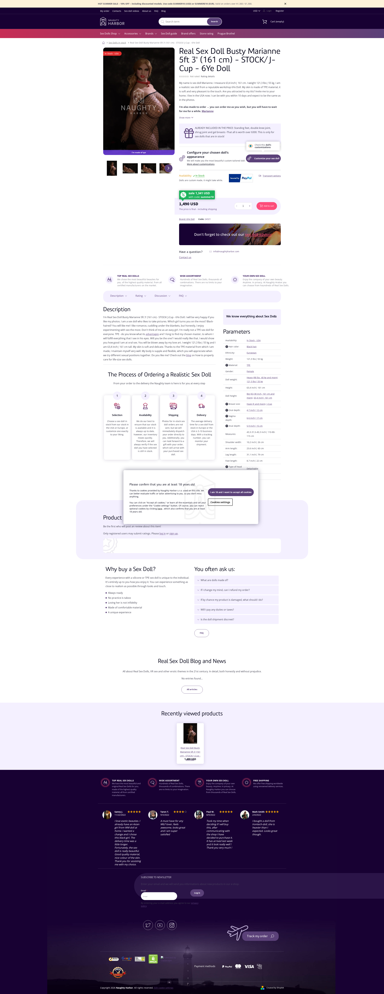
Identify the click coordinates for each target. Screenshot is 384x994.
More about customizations (201, 164)
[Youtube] (160, 925)
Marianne (208, 111)
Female (250, 371)
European (252, 352)
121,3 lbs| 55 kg (255, 381)
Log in (197, 892)
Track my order (257, 936)
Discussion (161, 295)
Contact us (185, 257)
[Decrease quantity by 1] (236, 206)
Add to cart (269, 206)
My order (104, 11)
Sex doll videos (131, 11)
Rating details (208, 76)
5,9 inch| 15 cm (255, 425)
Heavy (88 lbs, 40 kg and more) (262, 377)
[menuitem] (110, 33)
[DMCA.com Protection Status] (154, 958)
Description (117, 295)
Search (214, 21)
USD (255, 10)
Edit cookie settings (163, 987)
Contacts (116, 11)
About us (146, 11)
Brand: (187, 219)
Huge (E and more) (256, 404)
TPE (248, 365)
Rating (139, 295)
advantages (152, 334)
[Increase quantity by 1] (249, 206)
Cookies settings (220, 502)
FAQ (156, 11)
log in (162, 533)
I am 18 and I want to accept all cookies (231, 492)
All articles (192, 689)
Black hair (252, 346)
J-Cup (269, 404)
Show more (184, 117)
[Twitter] (148, 925)
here (160, 508)
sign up (173, 533)
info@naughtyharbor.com (226, 251)
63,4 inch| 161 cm (263, 397)
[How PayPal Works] (241, 178)
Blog (163, 11)
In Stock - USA (254, 340)
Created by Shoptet (275, 987)
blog (188, 355)
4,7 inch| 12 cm (255, 410)
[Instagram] (172, 925)
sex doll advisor (258, 234)
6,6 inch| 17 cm (255, 418)
